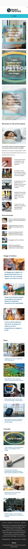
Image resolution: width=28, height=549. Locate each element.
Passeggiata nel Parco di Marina (16, 240)
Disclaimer (23, 522)
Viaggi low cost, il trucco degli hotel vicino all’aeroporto (13, 359)
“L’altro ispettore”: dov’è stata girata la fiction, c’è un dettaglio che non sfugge (14, 449)
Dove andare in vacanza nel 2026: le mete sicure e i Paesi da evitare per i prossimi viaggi (14, 421)
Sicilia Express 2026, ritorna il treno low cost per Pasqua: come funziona (14, 399)
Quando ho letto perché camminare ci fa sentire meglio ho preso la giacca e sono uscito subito (20, 195)
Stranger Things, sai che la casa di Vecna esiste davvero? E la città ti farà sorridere (14, 515)
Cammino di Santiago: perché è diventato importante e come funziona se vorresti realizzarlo (15, 233)
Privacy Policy (17, 522)
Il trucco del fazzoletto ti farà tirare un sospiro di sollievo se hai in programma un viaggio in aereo (13, 326)
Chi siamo (4, 522)
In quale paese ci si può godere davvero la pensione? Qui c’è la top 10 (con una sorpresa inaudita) (20, 184)
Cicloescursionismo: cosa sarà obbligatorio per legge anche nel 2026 (16, 227)
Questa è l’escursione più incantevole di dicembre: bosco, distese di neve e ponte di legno (16, 247)
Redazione (10, 522)
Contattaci (23, 539)
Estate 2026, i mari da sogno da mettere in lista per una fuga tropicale (14, 379)
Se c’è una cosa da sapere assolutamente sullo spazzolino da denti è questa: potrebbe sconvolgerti (14, 471)
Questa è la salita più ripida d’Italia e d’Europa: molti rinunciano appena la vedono (17, 220)
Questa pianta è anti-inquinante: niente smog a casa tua (13, 493)
